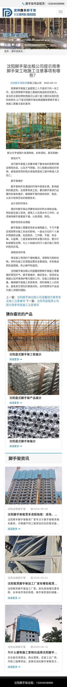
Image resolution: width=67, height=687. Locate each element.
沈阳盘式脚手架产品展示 (25, 398)
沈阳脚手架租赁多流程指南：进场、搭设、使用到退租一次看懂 (32, 514)
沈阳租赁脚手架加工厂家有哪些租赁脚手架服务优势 (32, 583)
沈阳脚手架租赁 (18, 82)
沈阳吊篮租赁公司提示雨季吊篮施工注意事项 (32, 303)
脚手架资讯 (17, 51)
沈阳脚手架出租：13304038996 (33, 683)
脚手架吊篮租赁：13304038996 (44, 3)
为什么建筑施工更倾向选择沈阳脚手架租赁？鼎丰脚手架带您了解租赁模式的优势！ (32, 652)
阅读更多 (14, 359)
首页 (6, 51)
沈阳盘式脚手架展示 (22, 441)
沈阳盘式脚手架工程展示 (25, 354)
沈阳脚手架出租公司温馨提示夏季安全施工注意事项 (33, 299)
